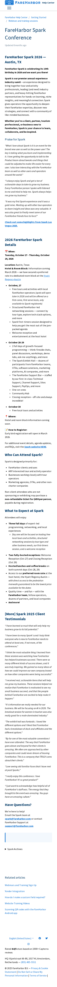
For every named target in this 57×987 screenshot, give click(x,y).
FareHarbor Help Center (16, 17)
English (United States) (20, 938)
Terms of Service (38, 975)
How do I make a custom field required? (25, 897)
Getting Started (38, 17)
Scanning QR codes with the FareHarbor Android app (25, 911)
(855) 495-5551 (28, 962)
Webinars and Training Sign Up (20, 885)
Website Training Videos (17, 903)
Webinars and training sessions (23, 20)
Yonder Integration (15, 891)
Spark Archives (14, 849)
